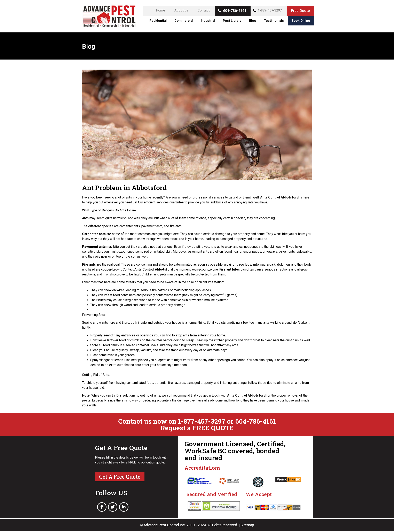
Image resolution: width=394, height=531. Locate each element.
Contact (203, 10)
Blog (252, 21)
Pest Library (232, 21)
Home (160, 10)
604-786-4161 (234, 10)
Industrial (208, 21)
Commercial (183, 21)
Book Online (301, 21)
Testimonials (274, 21)
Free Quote (300, 10)
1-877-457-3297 (270, 10)
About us (181, 10)
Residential (158, 21)
